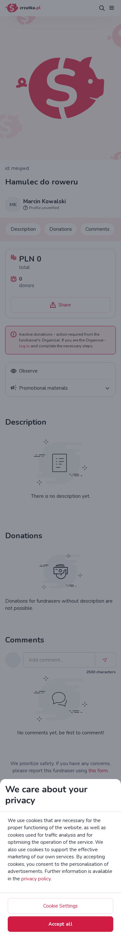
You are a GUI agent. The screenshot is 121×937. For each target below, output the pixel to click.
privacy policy (36, 879)
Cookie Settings (60, 906)
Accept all (60, 924)
